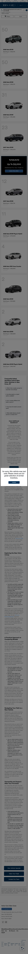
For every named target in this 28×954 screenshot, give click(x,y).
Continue (14, 482)
